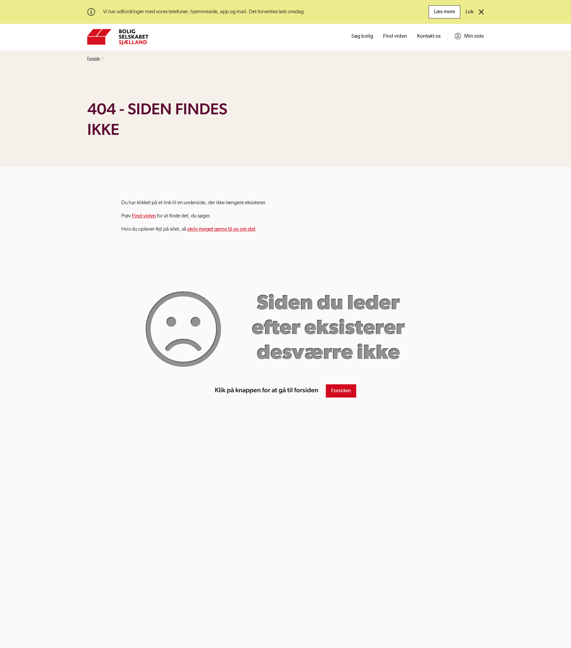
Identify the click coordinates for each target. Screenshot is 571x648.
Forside (93, 59)
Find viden (144, 216)
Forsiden (341, 391)
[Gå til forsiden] (117, 37)
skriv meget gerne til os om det (221, 229)
